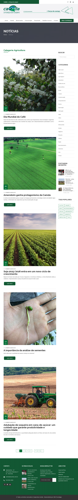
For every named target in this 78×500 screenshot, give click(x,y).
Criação (67, 205)
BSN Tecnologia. (58, 497)
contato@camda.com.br (12, 476)
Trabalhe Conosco (47, 20)
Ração (59, 142)
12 (39, 451)
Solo (59, 152)
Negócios (60, 131)
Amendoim (60, 80)
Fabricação (60, 111)
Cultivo (61, 205)
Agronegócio (61, 76)
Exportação (61, 107)
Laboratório (61, 121)
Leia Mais (9, 128)
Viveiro (60, 155)
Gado (59, 114)
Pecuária (60, 135)
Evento (60, 104)
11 (35, 451)
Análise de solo (61, 83)
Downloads (37, 20)
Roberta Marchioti (11, 114)
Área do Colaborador (63, 476)
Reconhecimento (62, 145)
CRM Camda (61, 472)
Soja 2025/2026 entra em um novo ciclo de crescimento (27, 272)
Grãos (59, 118)
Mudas (60, 128)
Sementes (60, 148)
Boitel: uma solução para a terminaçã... (70, 181)
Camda (12, 20)
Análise (61, 211)
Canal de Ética (62, 470)
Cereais (60, 93)
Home (6, 20)
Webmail (60, 474)
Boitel (59, 90)
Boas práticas (61, 87)
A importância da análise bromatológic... (68, 189)
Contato (56, 20)
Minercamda (19, 20)
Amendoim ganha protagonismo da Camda (27, 195)
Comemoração (61, 97)
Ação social (60, 69)
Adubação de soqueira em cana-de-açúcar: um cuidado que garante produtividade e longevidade (29, 427)
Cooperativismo (62, 100)
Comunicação (28, 20)
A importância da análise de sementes (24, 350)
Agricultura (60, 73)
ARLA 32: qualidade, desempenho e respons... (69, 172)
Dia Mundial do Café (15, 116)
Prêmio (60, 138)
